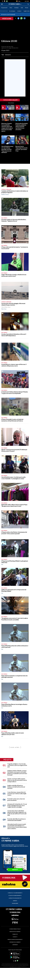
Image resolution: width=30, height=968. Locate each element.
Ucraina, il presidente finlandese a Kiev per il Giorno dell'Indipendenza (13, 334)
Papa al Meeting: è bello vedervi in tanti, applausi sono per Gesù (12, 733)
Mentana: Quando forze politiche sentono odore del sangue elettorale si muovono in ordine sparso (7, 127)
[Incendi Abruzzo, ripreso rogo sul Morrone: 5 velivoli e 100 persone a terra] (15, 352)
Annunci (15, 900)
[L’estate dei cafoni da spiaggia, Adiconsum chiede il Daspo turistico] (15, 291)
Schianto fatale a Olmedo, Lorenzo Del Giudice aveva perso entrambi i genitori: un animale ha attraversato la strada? (17, 773)
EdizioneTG (8, 54)
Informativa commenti (15, 942)
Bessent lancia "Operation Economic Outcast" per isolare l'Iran (21, 149)
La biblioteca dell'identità (15, 898)
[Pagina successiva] (9, 747)
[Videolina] (15, 878)
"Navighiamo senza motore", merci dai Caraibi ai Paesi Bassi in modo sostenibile (14, 618)
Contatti (15, 936)
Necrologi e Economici (15, 931)
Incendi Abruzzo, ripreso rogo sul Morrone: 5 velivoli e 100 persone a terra (14, 365)
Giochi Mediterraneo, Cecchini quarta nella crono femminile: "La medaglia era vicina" (13, 477)
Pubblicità (15, 934)
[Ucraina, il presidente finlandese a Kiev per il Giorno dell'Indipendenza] (15, 321)
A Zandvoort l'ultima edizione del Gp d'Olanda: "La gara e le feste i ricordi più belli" (14, 392)
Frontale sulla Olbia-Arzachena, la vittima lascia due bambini (16, 819)
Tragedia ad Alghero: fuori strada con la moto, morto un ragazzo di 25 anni (17, 765)
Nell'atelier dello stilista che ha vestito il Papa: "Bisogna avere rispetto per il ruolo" (14, 505)
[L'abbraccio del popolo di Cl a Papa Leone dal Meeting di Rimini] (15, 577)
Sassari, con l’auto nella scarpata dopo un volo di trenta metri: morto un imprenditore (17, 780)
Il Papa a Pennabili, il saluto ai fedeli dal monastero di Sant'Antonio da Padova (12, 420)
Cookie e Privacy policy (15, 928)
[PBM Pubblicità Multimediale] (15, 922)
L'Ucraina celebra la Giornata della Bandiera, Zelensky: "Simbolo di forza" (13, 220)
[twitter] (2, 1)
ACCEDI (27, 1)
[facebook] (4, 1)
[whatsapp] (6, 1)
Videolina (6, 19)
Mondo (26, 7)
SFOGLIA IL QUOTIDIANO (8, 14)
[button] (16, 18)
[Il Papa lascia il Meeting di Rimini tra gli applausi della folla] (15, 548)
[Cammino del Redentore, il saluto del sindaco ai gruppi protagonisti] (15, 178)
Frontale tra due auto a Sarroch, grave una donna (16, 799)
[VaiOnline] (15, 919)
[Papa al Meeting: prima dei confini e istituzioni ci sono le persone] (15, 633)
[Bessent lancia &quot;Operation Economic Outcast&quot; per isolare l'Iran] (22, 139)
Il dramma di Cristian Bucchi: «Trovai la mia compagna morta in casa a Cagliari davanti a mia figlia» (17, 805)
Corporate (15, 944)
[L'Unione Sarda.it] (15, 4)
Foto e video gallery (10, 100)
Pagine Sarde (15, 903)
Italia (22, 7)
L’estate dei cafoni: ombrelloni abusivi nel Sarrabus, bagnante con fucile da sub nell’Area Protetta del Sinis (16, 813)
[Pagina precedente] (20, 747)
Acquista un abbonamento (15, 895)
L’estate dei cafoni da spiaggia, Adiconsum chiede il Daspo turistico (13, 304)
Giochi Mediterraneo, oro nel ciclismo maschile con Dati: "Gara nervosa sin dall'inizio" (7, 149)
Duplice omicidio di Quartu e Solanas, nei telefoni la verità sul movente (16, 787)
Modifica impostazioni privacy (15, 939)
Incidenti (19, 11)
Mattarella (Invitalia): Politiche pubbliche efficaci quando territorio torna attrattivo (21, 126)
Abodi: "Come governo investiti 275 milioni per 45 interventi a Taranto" (14, 450)
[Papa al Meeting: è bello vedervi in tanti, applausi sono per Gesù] (15, 720)
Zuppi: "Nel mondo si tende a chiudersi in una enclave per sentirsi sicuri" (13, 275)
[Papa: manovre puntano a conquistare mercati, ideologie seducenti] (15, 663)
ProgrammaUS (4, 7)
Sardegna (16, 7)
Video (11, 7)
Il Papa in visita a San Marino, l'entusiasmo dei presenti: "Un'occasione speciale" (14, 532)
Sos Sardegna (12, 11)
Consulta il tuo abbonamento (15, 892)
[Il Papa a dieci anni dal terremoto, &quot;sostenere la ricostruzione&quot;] (15, 234)
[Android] (15, 957)
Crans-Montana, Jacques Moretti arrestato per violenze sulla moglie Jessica (16, 793)
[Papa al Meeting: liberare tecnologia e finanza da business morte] (15, 691)
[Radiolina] (15, 884)
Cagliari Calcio (27, 11)
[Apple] (15, 953)
